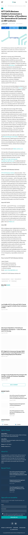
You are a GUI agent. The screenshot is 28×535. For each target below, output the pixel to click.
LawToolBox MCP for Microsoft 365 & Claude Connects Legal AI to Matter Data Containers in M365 (14, 306)
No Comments (20, 23)
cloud (12, 279)
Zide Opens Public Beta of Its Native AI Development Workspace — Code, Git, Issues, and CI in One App (13, 329)
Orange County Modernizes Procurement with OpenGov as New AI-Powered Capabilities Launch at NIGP (14, 376)
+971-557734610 (7, 444)
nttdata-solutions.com (18, 148)
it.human (21, 88)
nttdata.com (11, 221)
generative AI (5, 281)
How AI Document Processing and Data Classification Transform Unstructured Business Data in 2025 (18, 397)
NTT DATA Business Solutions (7, 172)
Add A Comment (14, 384)
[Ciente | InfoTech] (14, 2)
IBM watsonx (12, 65)
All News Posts (14, 529)
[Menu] (2, 2)
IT (9, 281)
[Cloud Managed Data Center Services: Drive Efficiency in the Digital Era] (4, 412)
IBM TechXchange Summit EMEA (10, 136)
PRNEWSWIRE (4, 23)
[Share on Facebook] (5, 28)
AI (2, 8)
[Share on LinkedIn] (22, 28)
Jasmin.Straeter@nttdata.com (11, 270)
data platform (18, 279)
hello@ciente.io (7, 446)
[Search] (26, 2)
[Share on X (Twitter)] (14, 28)
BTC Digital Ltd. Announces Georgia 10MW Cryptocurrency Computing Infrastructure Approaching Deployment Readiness (13, 353)
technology (14, 281)
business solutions (5, 279)
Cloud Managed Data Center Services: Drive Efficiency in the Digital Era (17, 412)
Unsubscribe (22, 527)
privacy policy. (20, 515)
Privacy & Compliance (6, 527)
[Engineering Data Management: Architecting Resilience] (4, 405)
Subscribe (15, 527)
